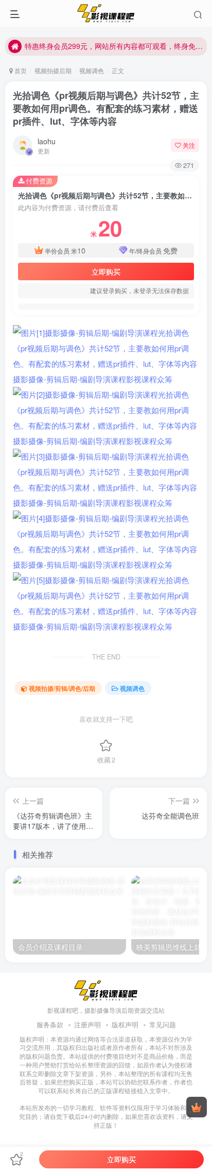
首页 (20, 70)
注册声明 (87, 1024)
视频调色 (91, 70)
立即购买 (106, 271)
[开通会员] (196, 1107)
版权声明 (125, 1024)
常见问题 (162, 1024)
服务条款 (50, 1024)
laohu (47, 141)
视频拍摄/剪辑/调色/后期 (62, 688)
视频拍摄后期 (53, 70)
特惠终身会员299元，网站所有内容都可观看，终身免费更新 (114, 46)
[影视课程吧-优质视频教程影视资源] (106, 990)
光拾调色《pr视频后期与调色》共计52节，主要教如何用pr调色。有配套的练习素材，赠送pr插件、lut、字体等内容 (106, 108)
